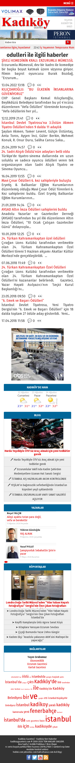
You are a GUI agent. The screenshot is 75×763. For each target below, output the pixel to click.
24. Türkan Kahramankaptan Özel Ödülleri (34, 267)
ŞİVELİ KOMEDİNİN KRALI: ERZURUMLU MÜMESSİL (37, 60)
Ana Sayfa (23, 744)
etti (45, 698)
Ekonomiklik (37, 660)
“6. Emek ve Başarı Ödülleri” (23, 300)
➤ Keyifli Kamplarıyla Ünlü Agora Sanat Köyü (37, 622)
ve (34, 696)
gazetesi (35, 720)
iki (31, 689)
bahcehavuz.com (45, 752)
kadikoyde (43, 726)
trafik (28, 721)
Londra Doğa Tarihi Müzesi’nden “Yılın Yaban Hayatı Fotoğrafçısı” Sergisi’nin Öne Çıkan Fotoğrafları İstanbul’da (37, 606)
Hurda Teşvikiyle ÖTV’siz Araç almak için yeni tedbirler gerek (37, 452)
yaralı (52, 705)
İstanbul (22, 705)
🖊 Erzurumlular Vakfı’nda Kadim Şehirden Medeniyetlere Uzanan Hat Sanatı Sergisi (37, 471)
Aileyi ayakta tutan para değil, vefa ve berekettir (24, 518)
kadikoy (39, 704)
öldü (25, 676)
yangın (24, 683)
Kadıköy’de (45, 688)
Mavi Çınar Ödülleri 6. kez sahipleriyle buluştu (36, 180)
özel (22, 689)
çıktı (30, 682)
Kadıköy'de (45, 682)
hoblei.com (18, 752)
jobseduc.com (30, 752)
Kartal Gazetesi (37, 667)
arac (12, 689)
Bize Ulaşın (52, 744)
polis (62, 677)
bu (20, 677)
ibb (20, 727)
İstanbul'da (14, 720)
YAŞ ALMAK (26, 533)
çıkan (55, 727)
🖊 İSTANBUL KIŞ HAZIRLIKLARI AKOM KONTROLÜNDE (37, 478)
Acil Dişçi (58, 752)
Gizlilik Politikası (37, 744)
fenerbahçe (43, 711)
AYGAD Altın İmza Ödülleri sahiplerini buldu (34, 209)
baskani (59, 712)
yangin (49, 677)
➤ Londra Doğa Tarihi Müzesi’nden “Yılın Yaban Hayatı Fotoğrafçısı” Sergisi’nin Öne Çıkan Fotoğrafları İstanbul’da (37, 614)
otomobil (15, 677)
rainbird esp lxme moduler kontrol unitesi (48, 748)
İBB (59, 682)
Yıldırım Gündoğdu (30, 530)
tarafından (66, 683)
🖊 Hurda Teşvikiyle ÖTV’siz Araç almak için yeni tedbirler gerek (37, 462)
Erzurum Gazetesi (37, 664)
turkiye (32, 727)
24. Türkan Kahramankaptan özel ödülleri (33, 238)
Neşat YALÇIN (14, 513)
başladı (55, 677)
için (26, 726)
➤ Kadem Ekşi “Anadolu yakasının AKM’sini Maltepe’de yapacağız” (37, 638)
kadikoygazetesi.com (20, 741)
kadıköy (63, 704)
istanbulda (38, 677)
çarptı (40, 698)
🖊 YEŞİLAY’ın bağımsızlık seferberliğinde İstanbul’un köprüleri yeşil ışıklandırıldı (37, 487)
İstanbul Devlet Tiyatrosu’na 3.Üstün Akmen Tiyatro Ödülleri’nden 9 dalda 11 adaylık (38, 125)
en (30, 677)
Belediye (27, 689)
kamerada (18, 712)
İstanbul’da (13, 682)
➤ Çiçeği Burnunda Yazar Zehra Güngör (37, 632)
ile (36, 688)
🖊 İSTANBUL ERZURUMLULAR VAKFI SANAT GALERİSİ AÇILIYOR (37, 497)
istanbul (58, 719)
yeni (26, 712)
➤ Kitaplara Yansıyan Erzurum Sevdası (37, 627)
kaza (42, 720)
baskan (17, 689)
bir (26, 697)
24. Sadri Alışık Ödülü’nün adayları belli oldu (36, 151)
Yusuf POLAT (27, 546)
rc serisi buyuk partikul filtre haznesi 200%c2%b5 (28, 746)
